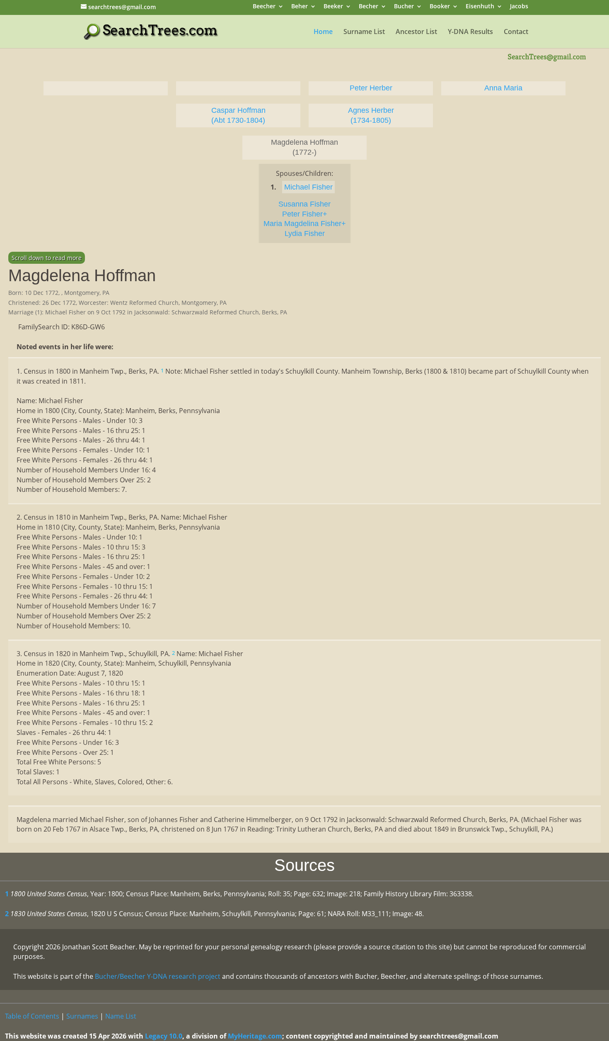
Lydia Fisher (305, 233)
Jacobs (519, 7)
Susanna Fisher (304, 204)
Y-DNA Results (470, 32)
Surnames (82, 1016)
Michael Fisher (308, 187)
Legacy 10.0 (163, 1036)
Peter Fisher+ (304, 214)
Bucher (404, 7)
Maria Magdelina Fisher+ (304, 223)
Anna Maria (503, 88)
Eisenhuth (480, 7)
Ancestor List (416, 32)
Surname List (364, 32)
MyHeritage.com (255, 1036)
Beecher (264, 7)
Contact (516, 32)
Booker (440, 7)
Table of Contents (32, 1016)
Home (323, 32)
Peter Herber (371, 88)
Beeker (333, 7)
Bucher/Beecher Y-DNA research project (157, 976)
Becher (368, 7)
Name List (120, 1016)
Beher (299, 7)
